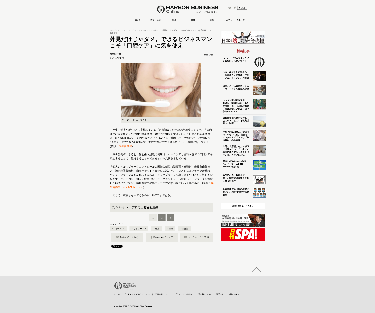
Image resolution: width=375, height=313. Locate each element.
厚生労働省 (125, 146)
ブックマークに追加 (196, 237)
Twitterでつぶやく (129, 237)
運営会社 (220, 294)
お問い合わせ (234, 294)
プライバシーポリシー (184, 294)
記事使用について (162, 294)
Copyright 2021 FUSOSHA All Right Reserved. (134, 306)
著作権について (205, 294)
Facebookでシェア (163, 237)
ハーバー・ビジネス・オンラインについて (132, 294)
